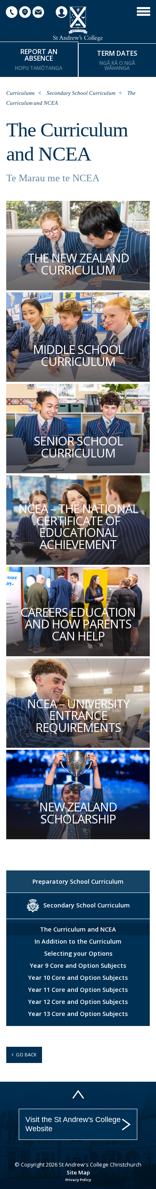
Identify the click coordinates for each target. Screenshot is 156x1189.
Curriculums (20, 93)
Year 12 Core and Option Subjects (78, 1002)
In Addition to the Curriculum (78, 941)
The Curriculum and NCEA (78, 929)
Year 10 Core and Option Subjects (78, 977)
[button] (143, 10)
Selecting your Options (78, 953)
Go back (25, 1054)
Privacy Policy (78, 1179)
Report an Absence (38, 59)
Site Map (78, 1172)
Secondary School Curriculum (81, 93)
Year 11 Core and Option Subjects (78, 990)
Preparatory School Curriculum (78, 881)
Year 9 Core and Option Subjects (78, 965)
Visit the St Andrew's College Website (73, 1124)
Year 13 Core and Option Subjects (78, 1014)
